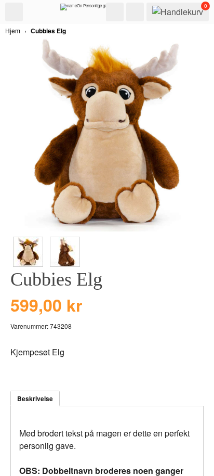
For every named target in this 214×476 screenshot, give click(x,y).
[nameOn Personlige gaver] (86, 9)
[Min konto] (135, 12)
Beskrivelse (35, 398)
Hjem (12, 30)
